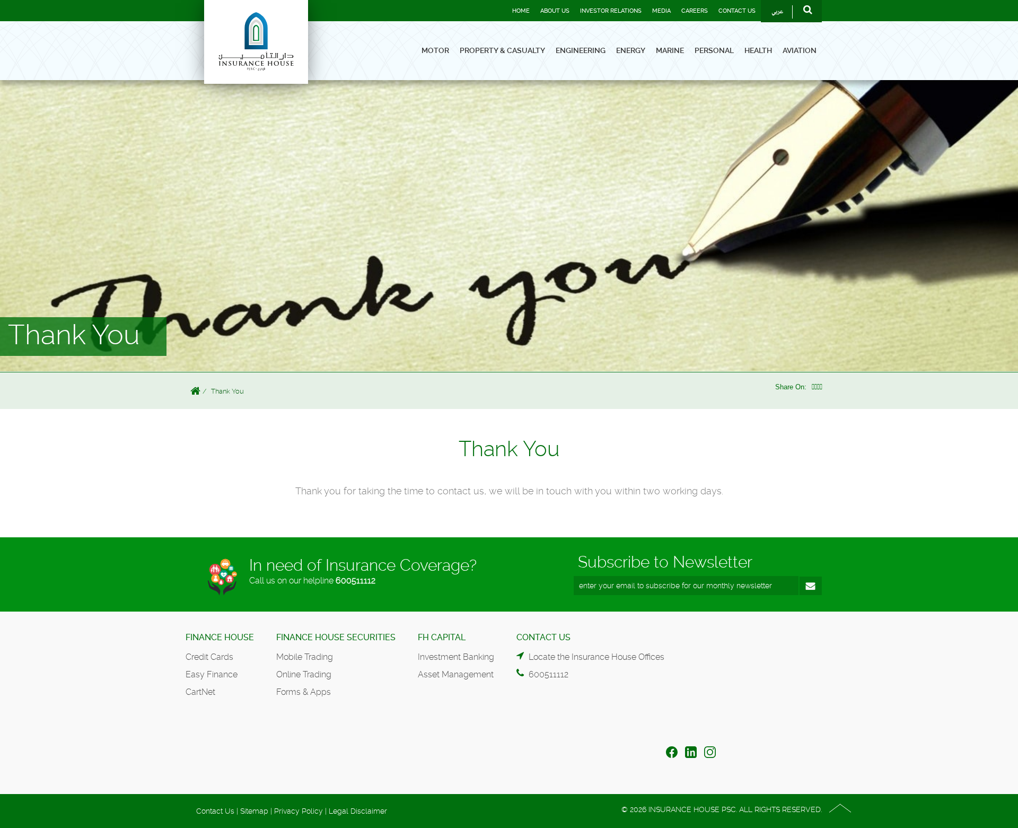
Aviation (800, 50)
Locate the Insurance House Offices (596, 657)
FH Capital (442, 637)
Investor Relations (611, 10)
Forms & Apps (303, 692)
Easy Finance (212, 674)
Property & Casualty (502, 50)
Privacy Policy (298, 811)
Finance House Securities (336, 637)
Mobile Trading (304, 657)
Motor (435, 50)
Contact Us (737, 10)
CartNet (200, 692)
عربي (777, 12)
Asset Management (456, 674)
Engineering (580, 50)
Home (521, 10)
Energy (630, 50)
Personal (714, 50)
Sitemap (254, 811)
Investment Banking (456, 657)
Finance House (220, 637)
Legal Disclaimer (358, 811)
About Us (554, 10)
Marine (670, 50)
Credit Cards (209, 657)
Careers (694, 10)
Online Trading (303, 674)
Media (661, 10)
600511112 (355, 581)
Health (758, 50)
